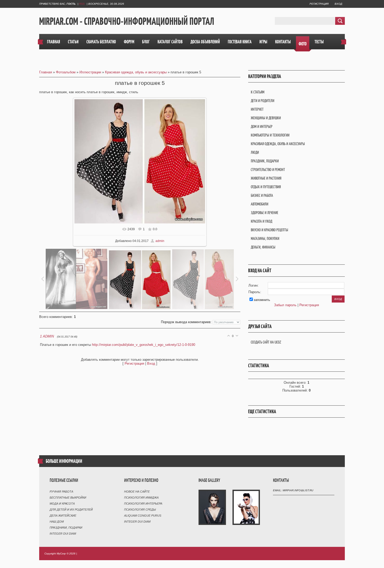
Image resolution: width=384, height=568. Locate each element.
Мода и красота (62, 503)
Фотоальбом (65, 72)
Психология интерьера (143, 503)
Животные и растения (266, 178)
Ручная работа (61, 491)
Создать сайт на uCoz (266, 342)
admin (159, 241)
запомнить (262, 300)
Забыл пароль (285, 305)
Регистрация (319, 3)
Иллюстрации (90, 72)
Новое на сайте (137, 491)
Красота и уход (261, 221)
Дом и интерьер (261, 126)
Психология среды (140, 509)
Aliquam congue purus (142, 515)
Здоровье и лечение (264, 212)
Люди (255, 152)
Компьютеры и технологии (270, 135)
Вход (338, 3)
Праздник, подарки (265, 160)
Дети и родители (262, 100)
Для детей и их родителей (71, 509)
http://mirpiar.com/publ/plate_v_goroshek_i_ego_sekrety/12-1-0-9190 (143, 345)
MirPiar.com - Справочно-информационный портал (126, 21)
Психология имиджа (141, 497)
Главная (45, 72)
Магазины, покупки (265, 238)
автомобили (259, 204)
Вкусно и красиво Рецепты (269, 229)
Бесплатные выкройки (68, 497)
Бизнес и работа (262, 195)
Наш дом (57, 521)
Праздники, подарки (66, 527)
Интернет (257, 109)
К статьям (257, 92)
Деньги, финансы (263, 247)
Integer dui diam (63, 533)
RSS (82, 3)
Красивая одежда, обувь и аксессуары (136, 72)
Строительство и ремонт (268, 169)
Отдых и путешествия (266, 186)
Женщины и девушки (266, 117)
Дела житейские (63, 515)
